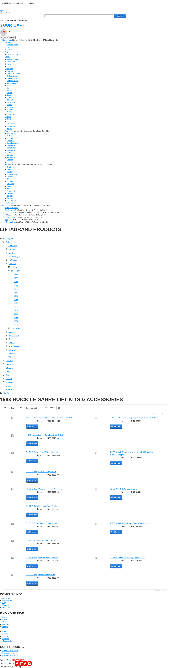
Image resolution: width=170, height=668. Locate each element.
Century (10, 169)
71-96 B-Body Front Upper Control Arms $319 (129, 523)
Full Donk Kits (10, 210)
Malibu (9, 112)
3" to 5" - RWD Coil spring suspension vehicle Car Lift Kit (134, 418)
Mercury (8, 42)
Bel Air (9, 93)
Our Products (7, 205)
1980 (16, 307)
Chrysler (8, 64)
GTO (8, 153)
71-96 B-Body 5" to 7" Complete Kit (41, 472)
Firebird (10, 138)
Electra (9, 172)
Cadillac (8, 117)
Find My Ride (7, 40)
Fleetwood (11, 126)
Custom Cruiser (12, 83)
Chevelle (10, 100)
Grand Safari (11, 148)
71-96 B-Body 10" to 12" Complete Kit (42, 452)
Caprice (10, 97)
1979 (16, 303)
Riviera (9, 189)
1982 (16, 314)
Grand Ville (11, 150)
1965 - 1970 (16, 267)
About (4, 215)
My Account (7, 605)
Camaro (10, 95)
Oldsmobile (9, 69)
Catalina (10, 136)
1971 (16, 274)
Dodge (7, 57)
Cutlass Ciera (12, 78)
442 (8, 86)
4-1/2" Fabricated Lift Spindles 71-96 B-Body (45, 435)
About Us (6, 598)
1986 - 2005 (16, 328)
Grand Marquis (12, 45)
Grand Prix (11, 145)
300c (9, 66)
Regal (9, 186)
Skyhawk (10, 193)
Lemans (10, 155)
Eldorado (10, 124)
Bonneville (11, 133)
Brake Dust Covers (11, 208)
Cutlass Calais (12, 81)
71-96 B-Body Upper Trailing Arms (40, 575)
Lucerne (12, 332)
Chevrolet (8, 90)
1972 (16, 278)
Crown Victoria (12, 54)
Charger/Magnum (13, 59)
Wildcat (9, 203)
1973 (16, 282)
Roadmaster (11, 191)
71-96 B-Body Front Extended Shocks (42, 523)
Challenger (11, 62)
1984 (16, 321)
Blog (6, 220)
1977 (16, 296)
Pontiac (7, 131)
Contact (7, 217)
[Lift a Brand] (5, 12)
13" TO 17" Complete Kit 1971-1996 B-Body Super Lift (49, 418)
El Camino (11, 102)
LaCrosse (13, 260)
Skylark (9, 196)
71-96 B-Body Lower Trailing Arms (40, 540)
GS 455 (10, 181)
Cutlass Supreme (13, 74)
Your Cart (12, 25)
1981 (16, 310)
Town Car (10, 50)
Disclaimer (6, 607)
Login (2, 10)
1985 (16, 325)
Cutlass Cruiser (12, 76)
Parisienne (11, 157)
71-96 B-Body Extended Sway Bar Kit (42, 506)
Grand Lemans (12, 143)
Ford (6, 52)
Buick (7, 165)
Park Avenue (11, 201)
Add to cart (32, 426)
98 (8, 88)
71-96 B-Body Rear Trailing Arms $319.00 (127, 557)
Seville (9, 129)
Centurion (10, 167)
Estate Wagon (12, 174)
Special (10, 198)
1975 (16, 289)
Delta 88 (10, 71)
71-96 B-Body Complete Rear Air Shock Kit (44, 489)
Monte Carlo (11, 114)
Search (120, 16)
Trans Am (10, 162)
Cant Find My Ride (9, 222)
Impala (9, 105)
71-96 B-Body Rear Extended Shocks (42, 557)
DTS (8, 121)
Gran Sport (11, 177)
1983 (16, 317)
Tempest (10, 160)
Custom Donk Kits (11, 212)
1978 (16, 300)
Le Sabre (10, 184)
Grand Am (10, 141)
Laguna (10, 107)
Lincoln (7, 47)
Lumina (10, 109)
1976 (16, 292)
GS (8, 179)
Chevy (5, 622)
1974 (16, 285)
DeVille (9, 119)
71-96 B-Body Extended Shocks (123, 489)
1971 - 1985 (16, 271)
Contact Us (7, 600)
